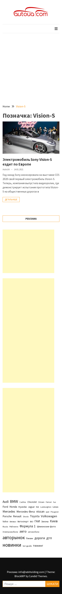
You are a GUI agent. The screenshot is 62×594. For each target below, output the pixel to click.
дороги (39, 538)
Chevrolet (32, 502)
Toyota (34, 516)
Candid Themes (38, 576)
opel (47, 512)
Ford (5, 507)
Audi (6, 501)
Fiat (54, 502)
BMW (14, 501)
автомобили (33, 532)
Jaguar (31, 506)
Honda (13, 506)
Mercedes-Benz (26, 511)
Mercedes (9, 511)
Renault (17, 516)
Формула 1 (27, 526)
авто (23, 531)
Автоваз (13, 521)
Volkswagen (49, 516)
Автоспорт (23, 521)
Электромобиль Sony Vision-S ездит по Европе (27, 161)
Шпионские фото (46, 526)
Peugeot (55, 511)
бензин (29, 538)
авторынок (14, 537)
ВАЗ (31, 521)
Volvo (5, 521)
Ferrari (49, 502)
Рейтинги (13, 526)
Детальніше (11, 199)
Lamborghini (45, 507)
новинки (12, 545)
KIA (37, 507)
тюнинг (38, 546)
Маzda (5, 526)
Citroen (41, 502)
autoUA (6, 169)
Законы (45, 521)
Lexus (55, 506)
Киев (54, 521)
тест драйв (27, 546)
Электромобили (10, 531)
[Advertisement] (31, 66)
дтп (49, 538)
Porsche (7, 516)
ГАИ (37, 521)
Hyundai (22, 506)
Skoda (26, 516)
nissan (40, 511)
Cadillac (22, 502)
